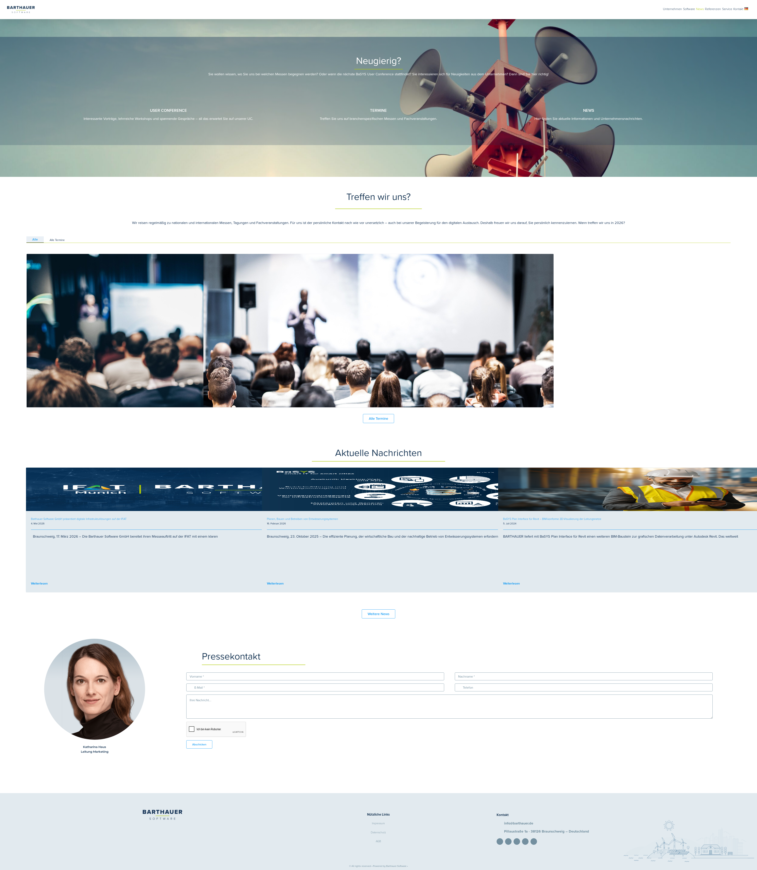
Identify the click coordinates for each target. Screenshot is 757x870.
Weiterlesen (39, 583)
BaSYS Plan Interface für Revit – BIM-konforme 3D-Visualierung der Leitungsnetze (552, 519)
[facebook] (517, 841)
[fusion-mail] (94, 761)
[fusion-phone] (101, 761)
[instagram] (533, 841)
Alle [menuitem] (35, 239)
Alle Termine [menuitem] (57, 240)
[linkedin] (500, 841)
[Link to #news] (589, 92)
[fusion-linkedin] (88, 761)
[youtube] (525, 841)
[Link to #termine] (378, 92)
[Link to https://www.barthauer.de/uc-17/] (168, 92)
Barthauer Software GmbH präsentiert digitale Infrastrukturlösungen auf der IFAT (79, 519)
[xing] (508, 841)
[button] (750, 8)
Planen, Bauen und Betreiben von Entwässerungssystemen (302, 519)
